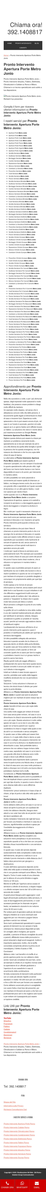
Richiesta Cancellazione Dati (15, 1109)
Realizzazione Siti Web (25, 1172)
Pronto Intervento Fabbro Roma (16, 1142)
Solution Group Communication (23, 1175)
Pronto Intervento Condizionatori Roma (19, 1135)
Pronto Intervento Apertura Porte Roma (19, 1123)
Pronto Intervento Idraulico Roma (17, 1150)
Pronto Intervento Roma (23, 11)
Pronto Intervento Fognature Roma (17, 1146)
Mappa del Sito (10, 1102)
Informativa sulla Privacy (13, 1105)
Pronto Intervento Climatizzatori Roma (19, 1131)
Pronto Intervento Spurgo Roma (16, 1157)
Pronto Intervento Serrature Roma (17, 1153)
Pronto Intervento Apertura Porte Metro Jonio (21, 1044)
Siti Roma (37, 1172)
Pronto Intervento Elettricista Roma (18, 1138)
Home (6, 55)
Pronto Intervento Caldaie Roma (16, 1127)
